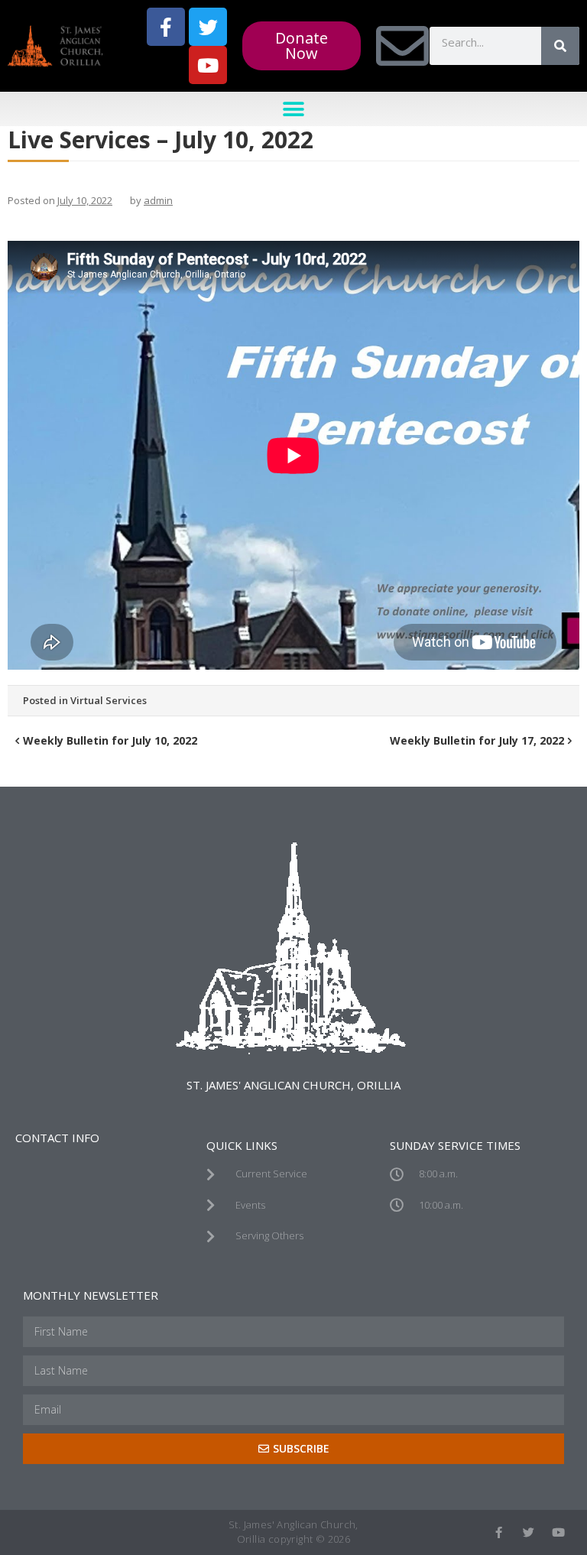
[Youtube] (208, 65)
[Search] (560, 46)
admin (158, 200)
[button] (294, 109)
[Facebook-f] (166, 27)
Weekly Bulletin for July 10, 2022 (110, 740)
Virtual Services (108, 700)
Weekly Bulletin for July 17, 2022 (477, 740)
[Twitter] (208, 27)
